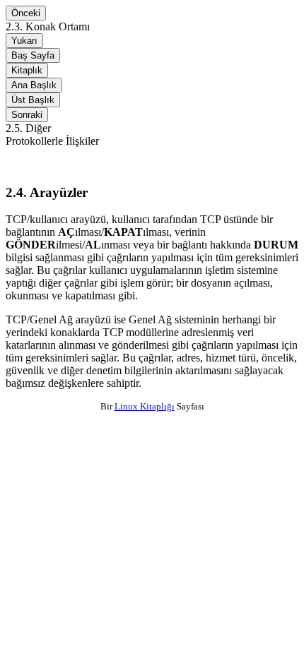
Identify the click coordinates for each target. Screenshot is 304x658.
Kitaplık (26, 70)
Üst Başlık (32, 100)
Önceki (25, 13)
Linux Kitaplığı (145, 406)
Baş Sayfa (32, 55)
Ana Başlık (34, 85)
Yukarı (24, 40)
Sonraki (26, 114)
